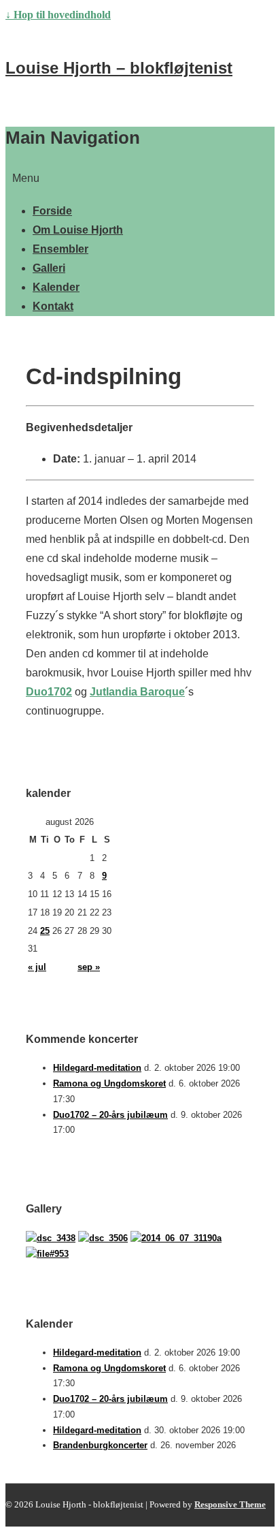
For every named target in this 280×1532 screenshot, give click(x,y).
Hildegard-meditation (97, 1068)
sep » (88, 967)
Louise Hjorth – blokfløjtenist (118, 68)
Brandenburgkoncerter (100, 1445)
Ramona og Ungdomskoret (109, 1083)
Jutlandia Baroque (137, 692)
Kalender (56, 287)
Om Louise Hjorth (78, 230)
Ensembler (60, 249)
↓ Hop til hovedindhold (58, 14)
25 (45, 931)
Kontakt (53, 306)
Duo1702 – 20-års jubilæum (110, 1115)
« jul (37, 967)
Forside (52, 211)
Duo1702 (49, 692)
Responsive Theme (230, 1504)
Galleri (49, 268)
